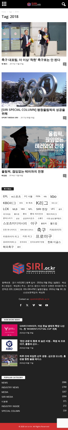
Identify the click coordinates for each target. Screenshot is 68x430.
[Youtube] (47, 305)
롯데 (25, 214)
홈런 (19, 247)
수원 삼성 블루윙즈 (53, 218)
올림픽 (44, 223)
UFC (53, 209)
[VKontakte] (41, 305)
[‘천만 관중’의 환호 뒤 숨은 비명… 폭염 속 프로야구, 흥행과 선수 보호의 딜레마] (9, 345)
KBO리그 (9, 203)
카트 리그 (27, 236)
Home (4, 12)
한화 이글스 (54, 242)
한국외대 (23, 242)
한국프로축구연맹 (37, 242)
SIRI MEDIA (7, 397)
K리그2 (54, 203)
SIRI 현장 (41, 209)
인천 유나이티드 (10, 230)
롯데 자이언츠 (36, 214)
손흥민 (40, 218)
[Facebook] (21, 305)
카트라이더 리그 (11, 236)
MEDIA (5, 392)
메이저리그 (51, 214)
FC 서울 (28, 196)
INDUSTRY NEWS (10, 387)
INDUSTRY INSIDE (11, 406)
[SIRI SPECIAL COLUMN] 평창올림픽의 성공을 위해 (33, 112)
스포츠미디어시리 (15, 223)
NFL (30, 209)
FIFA (38, 196)
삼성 (17, 218)
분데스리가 (7, 218)
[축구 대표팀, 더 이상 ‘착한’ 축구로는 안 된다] (34, 39)
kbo (53, 196)
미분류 (5, 401)
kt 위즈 (29, 203)
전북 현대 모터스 (26, 230)
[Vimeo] (34, 305)
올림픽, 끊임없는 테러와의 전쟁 (23, 171)
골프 (60, 209)
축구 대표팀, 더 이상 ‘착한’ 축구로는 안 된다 (31, 60)
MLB (14, 209)
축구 (41, 229)
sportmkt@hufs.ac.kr (39, 299)
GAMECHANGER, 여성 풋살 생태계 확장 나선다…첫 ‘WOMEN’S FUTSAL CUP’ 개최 (42, 327)
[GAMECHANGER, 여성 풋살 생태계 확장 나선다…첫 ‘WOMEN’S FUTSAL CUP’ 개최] (9, 330)
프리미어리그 (9, 242)
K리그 (42, 202)
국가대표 (7, 214)
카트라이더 (55, 229)
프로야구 (44, 236)
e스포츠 (16, 196)
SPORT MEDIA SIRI (10, 117)
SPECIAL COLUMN (11, 411)
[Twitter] (28, 305)
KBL (45, 196)
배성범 (4, 175)
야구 (34, 223)
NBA (23, 209)
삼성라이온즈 (28, 218)
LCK (6, 209)
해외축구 (8, 246)
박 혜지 (4, 64)
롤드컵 (16, 214)
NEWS (5, 383)
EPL (5, 196)
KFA (21, 203)
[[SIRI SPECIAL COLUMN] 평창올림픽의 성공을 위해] (34, 89)
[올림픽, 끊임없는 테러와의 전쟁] (34, 147)
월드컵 (53, 223)
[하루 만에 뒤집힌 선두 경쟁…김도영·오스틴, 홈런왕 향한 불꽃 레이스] (9, 360)
